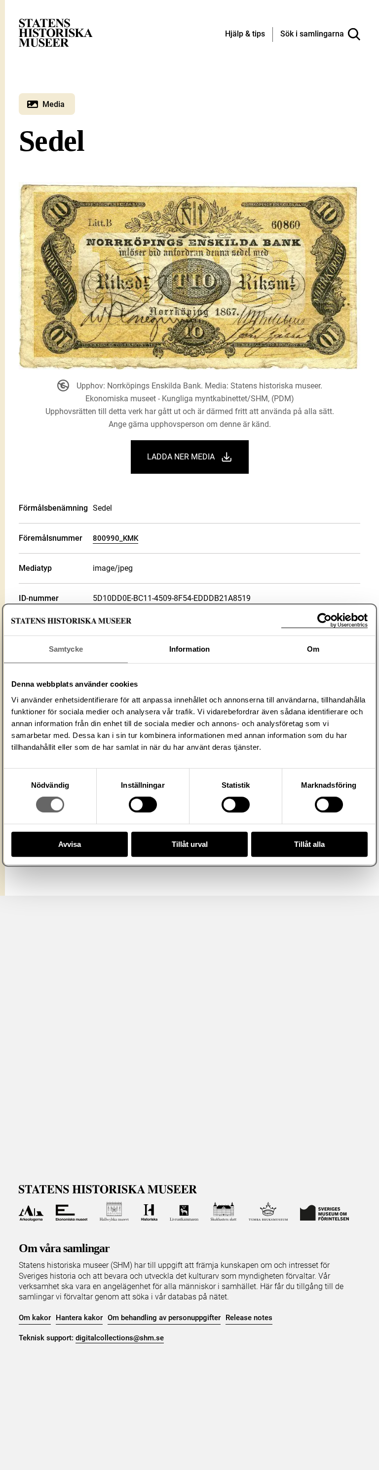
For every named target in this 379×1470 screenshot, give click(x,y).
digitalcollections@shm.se (120, 1337)
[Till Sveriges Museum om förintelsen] (324, 1212)
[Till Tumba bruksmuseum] (268, 1212)
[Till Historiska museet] (149, 1212)
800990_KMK (115, 538)
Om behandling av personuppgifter (164, 1317)
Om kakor (35, 1317)
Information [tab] (189, 649)
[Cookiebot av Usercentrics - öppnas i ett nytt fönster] (324, 620)
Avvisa (69, 844)
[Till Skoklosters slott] (223, 1212)
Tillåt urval (190, 844)
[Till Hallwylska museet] (114, 1212)
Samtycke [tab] (66, 649)
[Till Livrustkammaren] (184, 1212)
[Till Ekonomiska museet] (71, 1212)
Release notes (249, 1317)
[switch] (143, 804)
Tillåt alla (309, 844)
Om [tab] (313, 649)
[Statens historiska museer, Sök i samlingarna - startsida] (56, 32)
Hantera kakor (79, 1317)
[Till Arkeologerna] (31, 1212)
